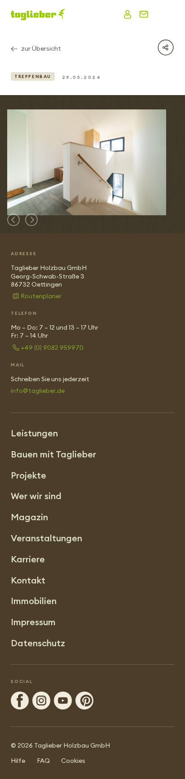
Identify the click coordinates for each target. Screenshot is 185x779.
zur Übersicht (41, 48)
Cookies (73, 761)
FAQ (43, 761)
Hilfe (18, 761)
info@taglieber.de (38, 391)
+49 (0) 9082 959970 (52, 348)
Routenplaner (41, 296)
